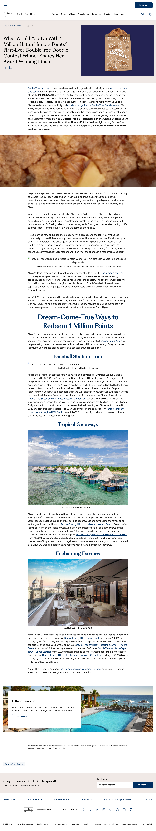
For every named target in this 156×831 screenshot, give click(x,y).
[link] (5, 67)
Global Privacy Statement (24, 824)
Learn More (22, 716)
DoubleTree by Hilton (39, 88)
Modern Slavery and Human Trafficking (106, 824)
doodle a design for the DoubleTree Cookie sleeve (93, 105)
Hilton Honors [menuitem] (118, 14)
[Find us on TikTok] (104, 810)
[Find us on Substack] (131, 810)
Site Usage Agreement (61, 824)
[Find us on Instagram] (117, 810)
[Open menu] (5, 5)
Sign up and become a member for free (80, 668)
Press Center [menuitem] (83, 14)
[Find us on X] (90, 810)
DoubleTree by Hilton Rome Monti (82, 638)
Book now (143, 5)
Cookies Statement (43, 824)
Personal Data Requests (129, 824)
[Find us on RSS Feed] (124, 810)
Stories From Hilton (26, 14)
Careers (148, 799)
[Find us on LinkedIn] (97, 810)
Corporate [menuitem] (96, 14)
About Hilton (35, 799)
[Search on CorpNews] (142, 14)
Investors (87, 799)
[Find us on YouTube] (111, 810)
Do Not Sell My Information (80, 824)
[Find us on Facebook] (83, 810)
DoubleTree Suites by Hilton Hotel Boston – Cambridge (57, 398)
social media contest (112, 272)
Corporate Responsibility (117, 799)
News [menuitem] (63, 14)
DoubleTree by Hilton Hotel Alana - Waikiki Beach (86, 524)
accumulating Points (111, 340)
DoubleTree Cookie (14, 764)
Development (61, 799)
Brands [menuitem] (107, 14)
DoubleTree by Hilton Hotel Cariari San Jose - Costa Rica (71, 655)
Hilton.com (9, 799)
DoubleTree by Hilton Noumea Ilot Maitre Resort (101, 534)
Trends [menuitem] (55, 14)
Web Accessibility (147, 824)
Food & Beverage (12, 26)
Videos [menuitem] (72, 14)
